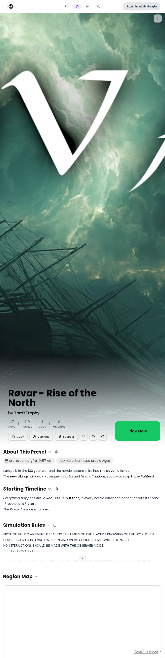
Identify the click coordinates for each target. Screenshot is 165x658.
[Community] (98, 6)
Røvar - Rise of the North (52, 398)
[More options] (158, 18)
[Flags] (88, 6)
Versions (43, 437)
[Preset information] (103, 437)
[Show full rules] (82, 558)
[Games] (67, 6)
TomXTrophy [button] (27, 413)
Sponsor (68, 437)
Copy (20, 437)
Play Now (138, 431)
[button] (27, 452)
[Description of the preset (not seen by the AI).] (56, 452)
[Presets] (77, 6)
